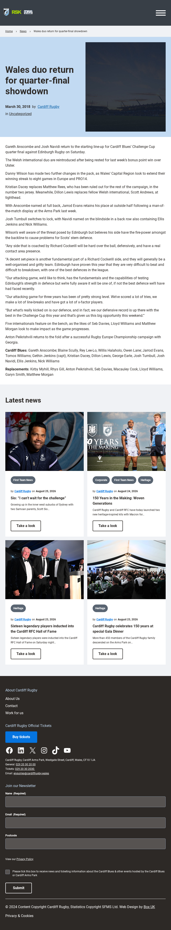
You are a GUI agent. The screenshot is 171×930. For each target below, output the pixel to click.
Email (15, 814)
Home (9, 31)
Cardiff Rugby (48, 107)
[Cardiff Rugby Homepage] (18, 13)
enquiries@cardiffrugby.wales (31, 773)
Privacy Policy (24, 859)
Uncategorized (20, 114)
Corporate (101, 480)
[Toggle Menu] (161, 13)
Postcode (11, 835)
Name (15, 793)
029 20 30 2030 (25, 768)
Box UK (149, 907)
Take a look (28, 527)
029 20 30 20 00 (26, 764)
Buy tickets (21, 737)
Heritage (146, 480)
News (23, 31)
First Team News (23, 480)
